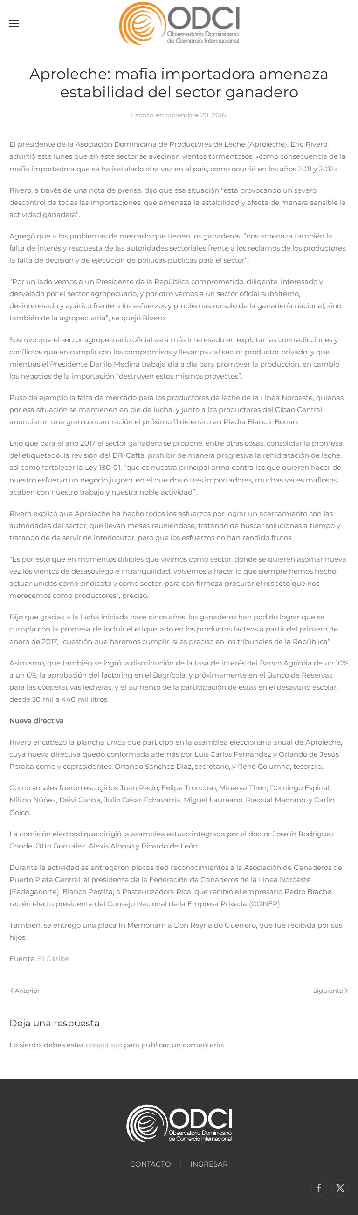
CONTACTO (150, 1164)
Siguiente (328, 990)
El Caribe (53, 958)
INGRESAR (209, 1164)
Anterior (27, 990)
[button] (14, 23)
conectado (104, 1044)
